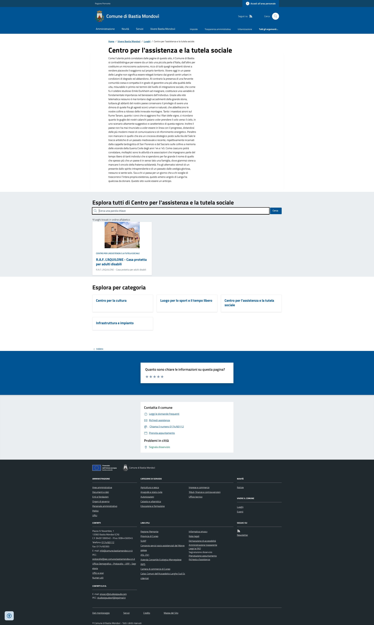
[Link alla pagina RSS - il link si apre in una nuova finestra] (251, 16)
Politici (95, 511)
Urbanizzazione (245, 29)
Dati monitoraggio (101, 613)
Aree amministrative (102, 487)
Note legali (194, 536)
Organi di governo (100, 501)
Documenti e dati (100, 492)
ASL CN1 (145, 555)
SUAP (143, 541)
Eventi (240, 511)
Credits (146, 613)
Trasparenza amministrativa (218, 29)
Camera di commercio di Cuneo (155, 569)
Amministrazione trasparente (203, 545)
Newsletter (242, 535)
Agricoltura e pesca (150, 487)
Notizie (240, 487)
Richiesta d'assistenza (199, 559)
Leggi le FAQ (195, 548)
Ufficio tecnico (195, 496)
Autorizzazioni (147, 496)
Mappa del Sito (171, 613)
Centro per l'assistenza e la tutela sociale (118, 253)
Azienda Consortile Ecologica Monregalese (161, 559)
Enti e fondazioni (100, 496)
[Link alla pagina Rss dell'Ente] (238, 531)
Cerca (275, 210)
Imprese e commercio (199, 487)
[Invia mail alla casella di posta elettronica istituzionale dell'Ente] (116, 550)
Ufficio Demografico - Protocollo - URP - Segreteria (114, 566)
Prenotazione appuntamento (203, 556)
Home (111, 41)
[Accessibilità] (9, 615)
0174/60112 (108, 542)
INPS (143, 564)
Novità (125, 29)
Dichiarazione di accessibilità (202, 541)
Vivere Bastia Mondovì (162, 29)
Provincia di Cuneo (149, 536)
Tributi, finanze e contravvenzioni (204, 492)
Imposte (194, 29)
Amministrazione (105, 29)
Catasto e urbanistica (151, 501)
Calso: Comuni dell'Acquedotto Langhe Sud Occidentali (163, 576)
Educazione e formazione (153, 506)
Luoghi (147, 41)
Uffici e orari (98, 573)
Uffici (94, 515)
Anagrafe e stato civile (151, 492)
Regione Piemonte (102, 3)
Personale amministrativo (104, 506)
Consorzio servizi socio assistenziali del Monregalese (163, 548)
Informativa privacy (198, 531)
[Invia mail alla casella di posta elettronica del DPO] (113, 594)
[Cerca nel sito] (274, 16)
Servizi (139, 29)
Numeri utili (97, 577)
